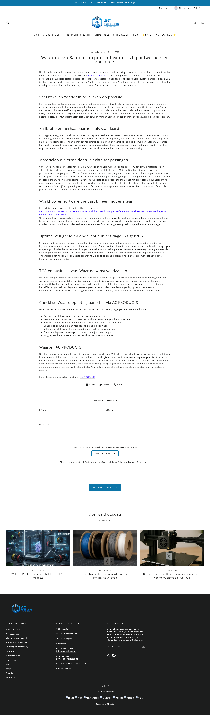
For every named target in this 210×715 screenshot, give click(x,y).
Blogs (8, 668)
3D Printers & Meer (47, 34)
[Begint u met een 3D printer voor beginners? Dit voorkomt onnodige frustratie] (172, 548)
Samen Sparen (13, 629)
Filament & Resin (78, 34)
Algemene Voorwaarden (17, 638)
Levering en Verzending (17, 646)
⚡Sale (146, 34)
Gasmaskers (12, 677)
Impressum (11, 660)
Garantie (10, 651)
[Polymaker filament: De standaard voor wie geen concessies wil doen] (105, 548)
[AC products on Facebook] (114, 655)
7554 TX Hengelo (64, 638)
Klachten (10, 673)
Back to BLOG (107, 487)
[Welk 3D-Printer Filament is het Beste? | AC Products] (38, 548)
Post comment (105, 453)
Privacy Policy (116, 462)
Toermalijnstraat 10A (66, 633)
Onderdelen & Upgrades (111, 34)
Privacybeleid (12, 634)
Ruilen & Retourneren (16, 642)
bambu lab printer (99, 52)
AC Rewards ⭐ (166, 34)
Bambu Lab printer (98, 75)
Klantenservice (13, 655)
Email (109, 410)
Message (45, 424)
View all (105, 520)
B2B (135, 34)
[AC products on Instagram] (108, 655)
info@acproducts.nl (66, 651)
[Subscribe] (143, 646)
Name (42, 410)
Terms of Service (136, 462)
